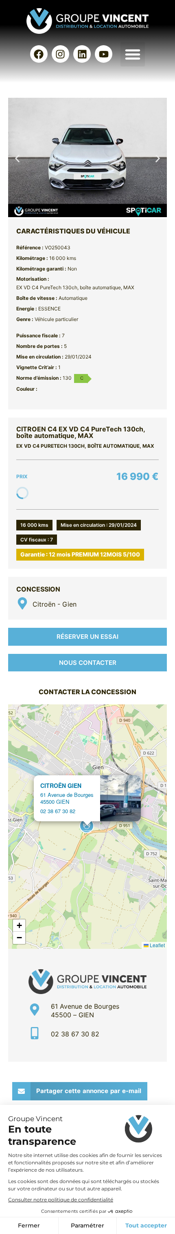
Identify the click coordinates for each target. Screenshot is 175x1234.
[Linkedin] (82, 54)
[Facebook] (39, 54)
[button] (132, 54)
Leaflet (157, 944)
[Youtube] (103, 54)
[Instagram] (60, 54)
